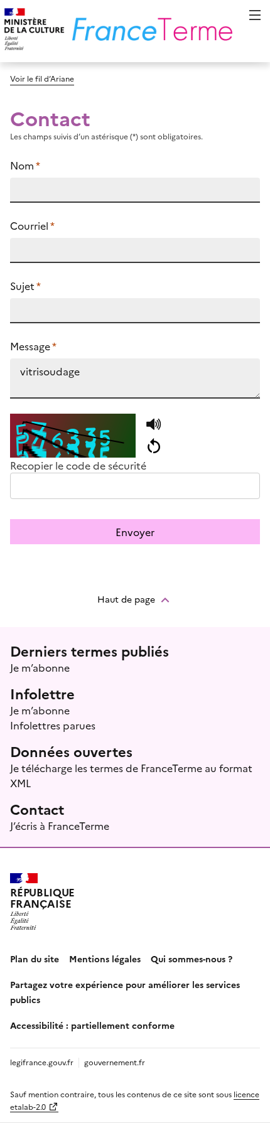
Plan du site (34, 958)
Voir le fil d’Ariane (42, 78)
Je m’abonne (40, 667)
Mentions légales (105, 958)
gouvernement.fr (114, 1061)
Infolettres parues (52, 725)
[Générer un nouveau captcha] (153, 446)
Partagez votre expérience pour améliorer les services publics (125, 992)
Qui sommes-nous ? (191, 958)
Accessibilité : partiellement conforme (92, 1025)
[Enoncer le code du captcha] (153, 425)
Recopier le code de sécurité (78, 465)
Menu (254, 15)
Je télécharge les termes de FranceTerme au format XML (131, 775)
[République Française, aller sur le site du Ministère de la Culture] (32, 31)
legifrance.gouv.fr (41, 1061)
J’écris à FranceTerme (59, 825)
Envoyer (135, 532)
